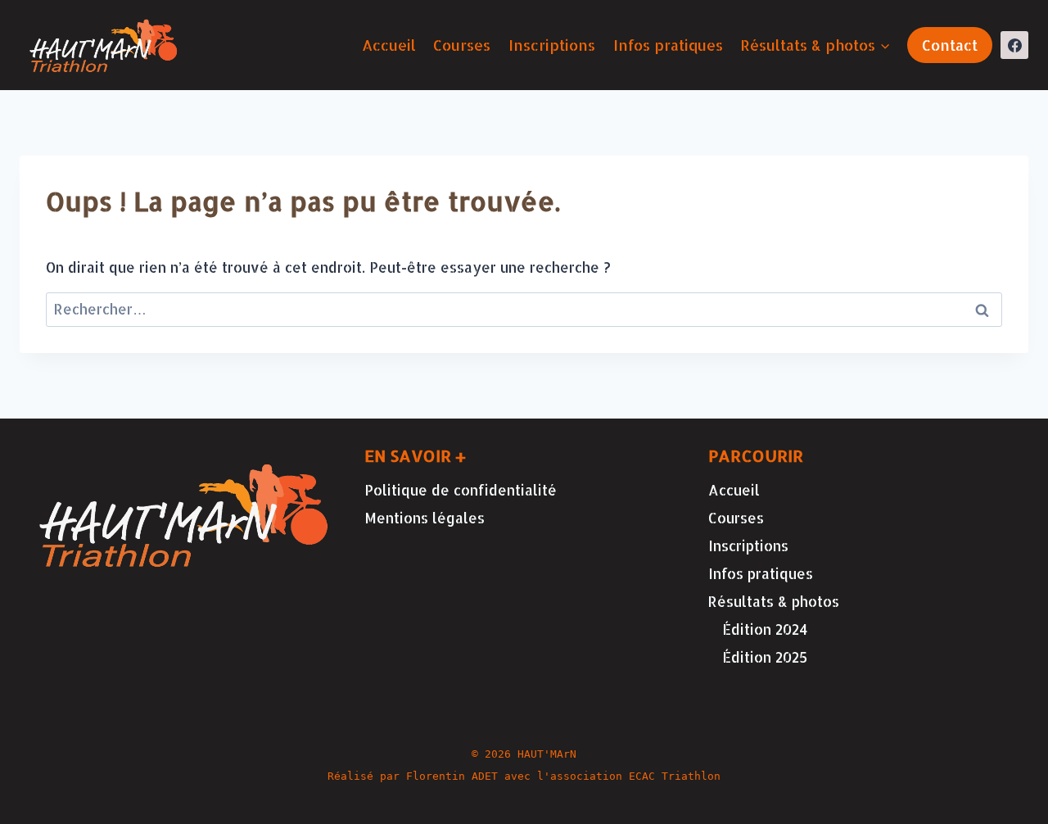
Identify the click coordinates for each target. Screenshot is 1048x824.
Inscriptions (551, 44)
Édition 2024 (765, 629)
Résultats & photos (773, 601)
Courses (461, 44)
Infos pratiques (668, 44)
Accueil (389, 44)
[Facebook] (1014, 45)
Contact (950, 44)
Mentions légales (424, 518)
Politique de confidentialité (460, 490)
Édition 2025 (764, 657)
